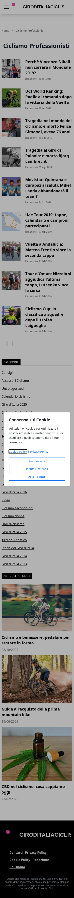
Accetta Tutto (37, 477)
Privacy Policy (39, 451)
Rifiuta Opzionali (37, 469)
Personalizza (37, 461)
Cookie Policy (18, 451)
